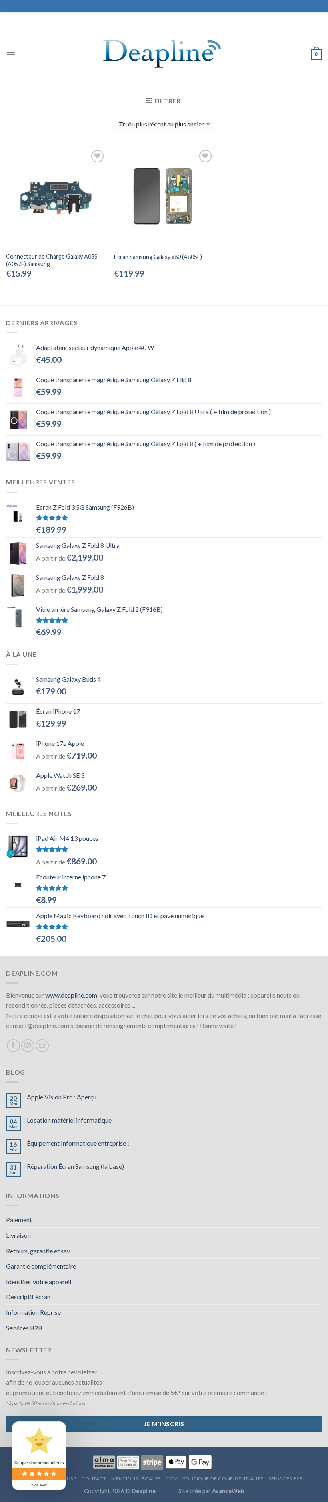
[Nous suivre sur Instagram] (27, 1045)
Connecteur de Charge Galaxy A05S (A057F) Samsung (52, 260)
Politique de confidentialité (223, 1479)
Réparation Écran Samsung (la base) (75, 1166)
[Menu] (11, 54)
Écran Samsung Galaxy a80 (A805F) (158, 256)
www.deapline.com (71, 995)
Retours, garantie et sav (38, 1251)
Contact (93, 1479)
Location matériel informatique (69, 1120)
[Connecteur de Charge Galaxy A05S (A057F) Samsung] (56, 198)
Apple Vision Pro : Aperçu (61, 1097)
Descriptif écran (28, 1296)
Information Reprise (33, 1312)
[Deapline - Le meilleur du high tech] (164, 55)
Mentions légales (136, 1479)
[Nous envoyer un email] (42, 1045)
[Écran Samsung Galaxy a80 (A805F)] (164, 198)
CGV (171, 1479)
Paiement (19, 1219)
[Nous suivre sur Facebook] (13, 1045)
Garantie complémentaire (41, 1266)
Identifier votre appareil (38, 1281)
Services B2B (24, 1328)
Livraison (18, 1235)
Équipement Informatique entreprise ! (78, 1143)
